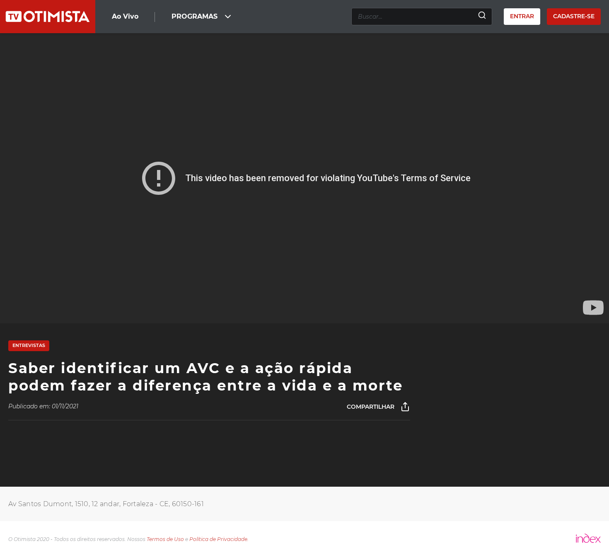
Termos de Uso (165, 539)
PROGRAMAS (195, 16)
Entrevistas (28, 345)
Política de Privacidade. (219, 539)
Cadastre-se (573, 16)
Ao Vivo (125, 16)
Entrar (522, 16)
